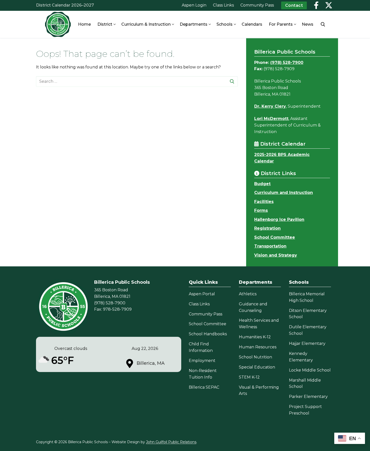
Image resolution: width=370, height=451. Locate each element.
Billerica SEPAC (204, 387)
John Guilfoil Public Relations (171, 442)
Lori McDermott (271, 118)
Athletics (247, 294)
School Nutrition (255, 357)
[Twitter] (328, 5)
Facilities (264, 201)
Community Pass (205, 314)
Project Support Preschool (305, 410)
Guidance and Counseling (253, 307)
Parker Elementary (308, 396)
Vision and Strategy (275, 255)
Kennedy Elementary (301, 356)
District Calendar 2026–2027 (65, 5)
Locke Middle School (310, 370)
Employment (202, 360)
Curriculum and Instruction (283, 192)
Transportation (270, 246)
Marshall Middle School (305, 383)
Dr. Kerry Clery (270, 106)
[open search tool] (323, 24)
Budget (262, 183)
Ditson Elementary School (308, 313)
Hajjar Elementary (307, 343)
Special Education (257, 367)
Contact (294, 5)
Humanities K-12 (255, 337)
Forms (261, 210)
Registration (267, 228)
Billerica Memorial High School (307, 297)
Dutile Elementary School (307, 330)
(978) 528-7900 (286, 62)
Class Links (199, 304)
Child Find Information (201, 347)
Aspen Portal (202, 294)
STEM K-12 (249, 377)
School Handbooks (208, 334)
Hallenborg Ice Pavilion (279, 219)
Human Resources (257, 347)
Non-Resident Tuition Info (203, 374)
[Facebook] (316, 5)
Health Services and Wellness (259, 323)
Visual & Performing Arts (259, 390)
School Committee (274, 237)
